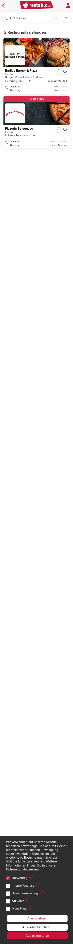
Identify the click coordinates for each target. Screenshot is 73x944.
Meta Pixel (19, 909)
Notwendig (19, 878)
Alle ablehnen (37, 918)
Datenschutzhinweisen (22, 869)
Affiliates (18, 901)
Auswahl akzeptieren (37, 927)
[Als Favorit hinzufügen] (65, 71)
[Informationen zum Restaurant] (58, 71)
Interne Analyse (23, 885)
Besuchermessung (25, 893)
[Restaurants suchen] (56, 18)
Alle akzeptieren (37, 936)
